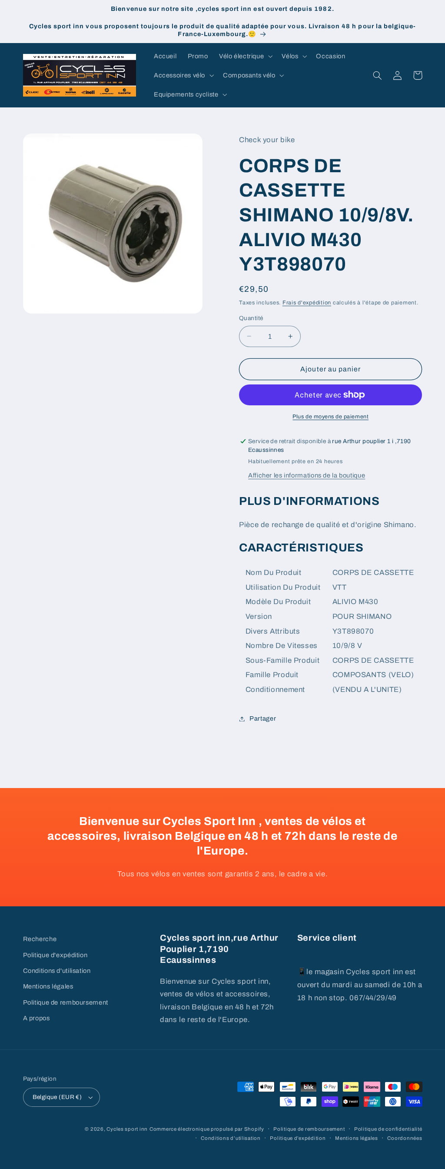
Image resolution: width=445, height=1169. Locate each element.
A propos (36, 1018)
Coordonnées (404, 1138)
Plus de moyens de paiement (330, 417)
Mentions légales (48, 986)
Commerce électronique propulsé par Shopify (206, 1129)
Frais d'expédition (306, 303)
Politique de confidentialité (388, 1129)
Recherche (40, 938)
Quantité (251, 318)
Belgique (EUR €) (57, 1097)
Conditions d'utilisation (57, 970)
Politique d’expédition (297, 1138)
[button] (244, 56)
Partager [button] (262, 718)
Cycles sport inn (127, 1129)
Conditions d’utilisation (231, 1138)
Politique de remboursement (65, 1002)
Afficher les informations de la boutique (306, 475)
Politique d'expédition (55, 955)
